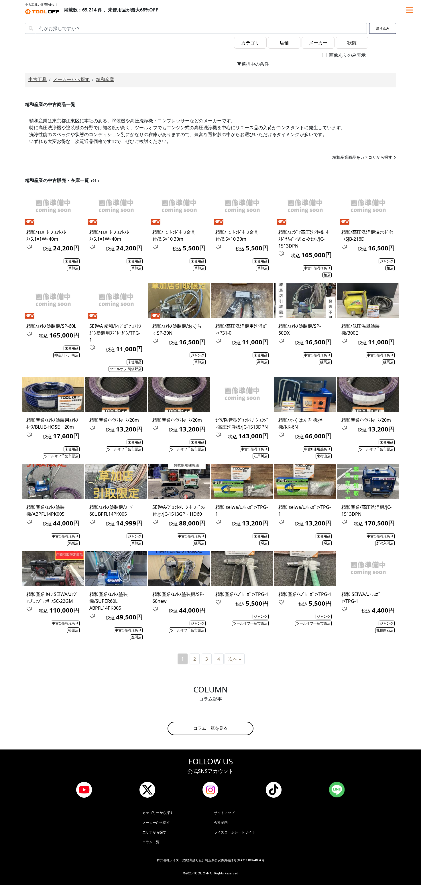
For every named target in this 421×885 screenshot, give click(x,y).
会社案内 (221, 822)
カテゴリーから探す (157, 812)
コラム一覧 (151, 841)
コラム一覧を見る (210, 728)
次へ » (234, 659)
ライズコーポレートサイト (234, 832)
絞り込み (382, 28)
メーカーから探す (71, 79)
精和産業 (105, 79)
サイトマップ (224, 812)
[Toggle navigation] (410, 10)
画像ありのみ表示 (347, 55)
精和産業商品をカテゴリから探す (362, 157)
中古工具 (37, 79)
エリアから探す (154, 832)
